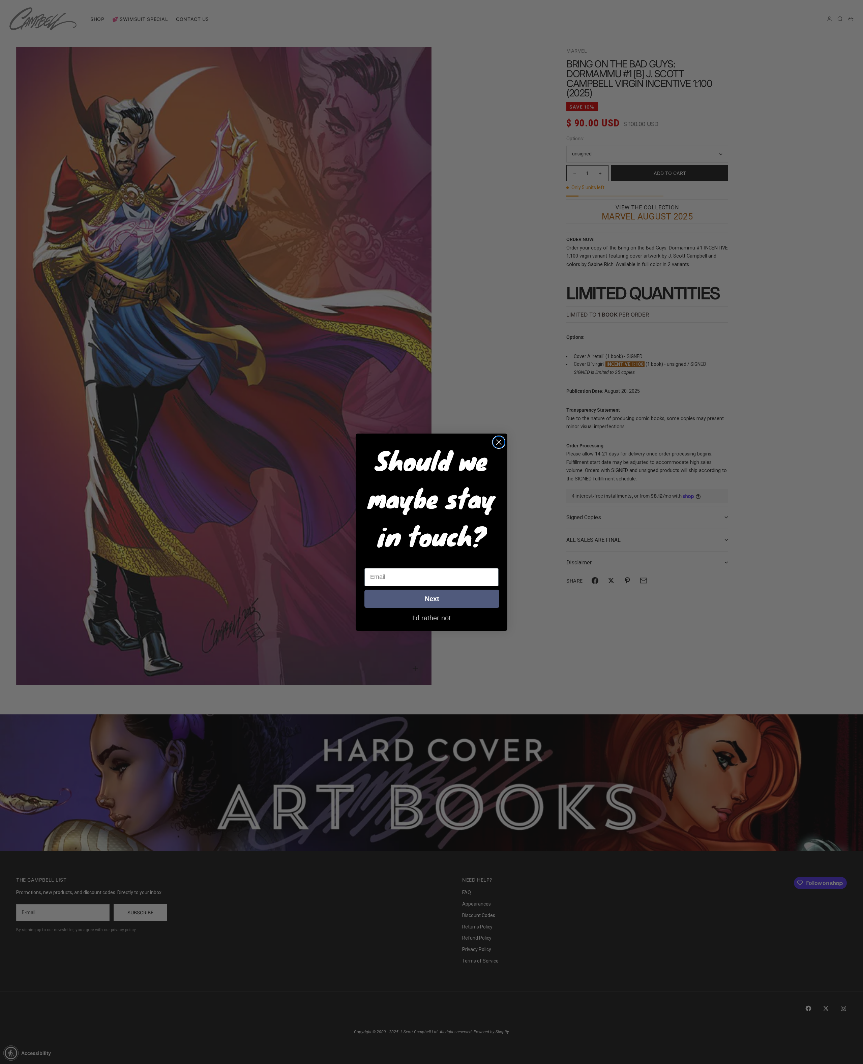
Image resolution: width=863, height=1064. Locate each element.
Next (432, 598)
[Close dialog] (499, 442)
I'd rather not (431, 618)
